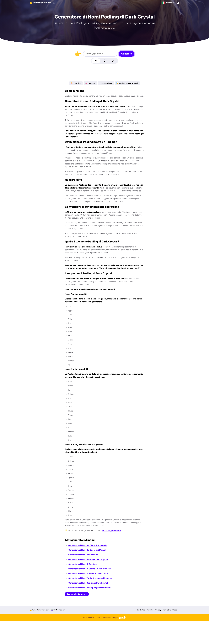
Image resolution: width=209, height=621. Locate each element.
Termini (150, 610)
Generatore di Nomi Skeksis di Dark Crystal (88, 583)
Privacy (158, 610)
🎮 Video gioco (105, 83)
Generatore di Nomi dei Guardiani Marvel (87, 550)
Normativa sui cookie (171, 610)
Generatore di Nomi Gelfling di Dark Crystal (88, 559)
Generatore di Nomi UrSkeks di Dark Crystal (88, 573)
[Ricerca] (177, 2)
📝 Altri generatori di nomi (127, 83)
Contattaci (141, 610)
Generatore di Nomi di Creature (82, 564)
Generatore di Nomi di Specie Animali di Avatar (89, 569)
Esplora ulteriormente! (77, 594)
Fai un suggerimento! (111, 530)
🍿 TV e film (76, 83)
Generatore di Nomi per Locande (83, 555)
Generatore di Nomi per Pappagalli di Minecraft (89, 588)
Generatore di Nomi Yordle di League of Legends (90, 578)
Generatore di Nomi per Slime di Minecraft (87, 545)
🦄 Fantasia (90, 83)
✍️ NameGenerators (39, 610)
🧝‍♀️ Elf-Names (58, 610)
